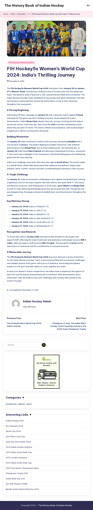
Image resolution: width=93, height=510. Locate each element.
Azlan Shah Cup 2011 (15, 478)
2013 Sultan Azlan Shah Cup (19, 452)
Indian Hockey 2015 (15, 420)
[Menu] (88, 5)
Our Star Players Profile (16, 484)
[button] (29, 307)
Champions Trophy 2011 (17, 473)
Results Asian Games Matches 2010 (22, 489)
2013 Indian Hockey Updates (19, 447)
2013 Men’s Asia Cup (15, 436)
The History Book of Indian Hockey (34, 5)
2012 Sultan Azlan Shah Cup (19, 463)
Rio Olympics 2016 (14, 426)
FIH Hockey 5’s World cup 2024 (21, 62)
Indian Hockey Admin (37, 301)
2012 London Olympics (16, 457)
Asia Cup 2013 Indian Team (18, 442)
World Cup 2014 (13, 431)
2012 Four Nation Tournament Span (22, 468)
